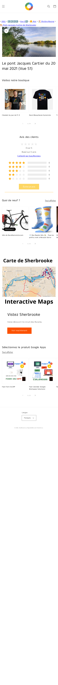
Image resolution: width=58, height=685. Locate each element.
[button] (3, 6)
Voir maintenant (19, 330)
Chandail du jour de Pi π (11, 115)
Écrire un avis (29, 186)
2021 (3, 21)
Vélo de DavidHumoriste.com (12, 235)
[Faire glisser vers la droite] (35, 124)
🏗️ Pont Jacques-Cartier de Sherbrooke (18, 25)
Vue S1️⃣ (24, 21)
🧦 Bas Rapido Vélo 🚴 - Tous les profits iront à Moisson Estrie (41, 236)
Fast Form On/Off (8, 387)
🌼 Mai (33, 21)
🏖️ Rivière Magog (46, 21)
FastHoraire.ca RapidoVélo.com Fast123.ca (31, 427)
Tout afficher (50, 200)
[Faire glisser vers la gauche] (23, 124)
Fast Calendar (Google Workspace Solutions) (37, 388)
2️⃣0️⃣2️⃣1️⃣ (13, 21)
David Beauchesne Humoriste (40, 115)
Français (27, 418)
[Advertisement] (29, 559)
